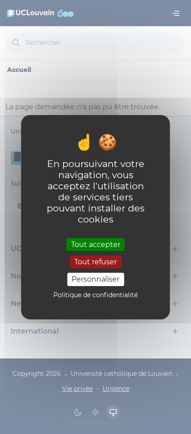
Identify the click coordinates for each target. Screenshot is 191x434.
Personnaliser (95, 279)
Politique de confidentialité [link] (95, 295)
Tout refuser (95, 262)
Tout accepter (95, 244)
